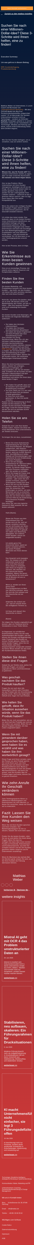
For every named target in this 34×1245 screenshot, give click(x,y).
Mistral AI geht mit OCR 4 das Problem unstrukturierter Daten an (16, 945)
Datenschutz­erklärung (9, 1229)
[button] (31, 3)
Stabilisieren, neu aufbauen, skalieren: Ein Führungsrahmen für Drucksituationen (18, 1032)
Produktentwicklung (8, 69)
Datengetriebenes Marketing (12, 109)
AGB (3, 1238)
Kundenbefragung (12, 67)
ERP (2, 67)
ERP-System (7, 349)
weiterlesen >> (10, 978)
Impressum (5, 1234)
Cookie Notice (7, 1225)
